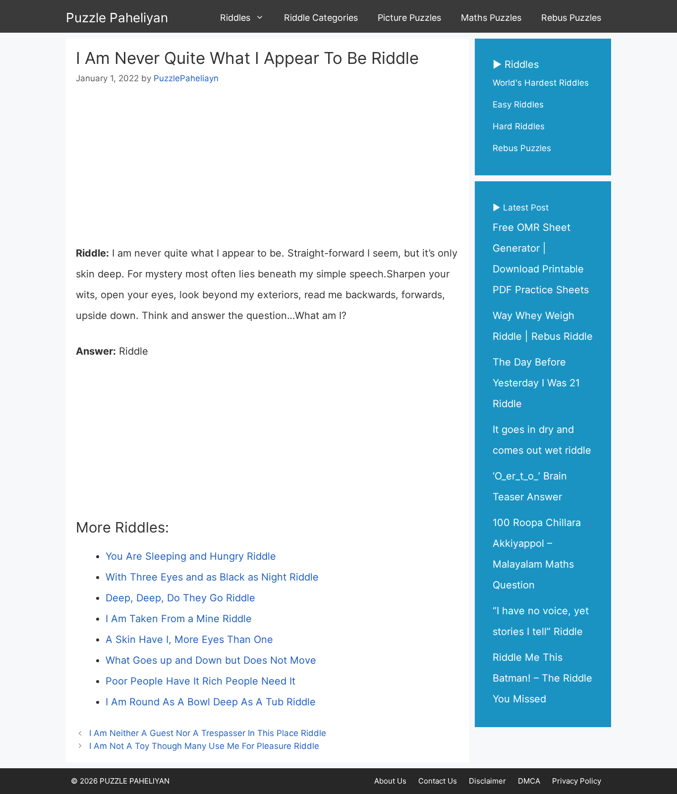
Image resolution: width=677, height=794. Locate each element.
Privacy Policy (576, 781)
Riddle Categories (321, 17)
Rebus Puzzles (571, 17)
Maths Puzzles (491, 17)
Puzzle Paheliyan (117, 17)
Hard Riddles (519, 126)
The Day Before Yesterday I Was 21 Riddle (536, 383)
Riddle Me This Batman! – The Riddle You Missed (542, 678)
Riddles (235, 17)
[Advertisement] (267, 169)
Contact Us (437, 781)
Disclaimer (487, 781)
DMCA (529, 781)
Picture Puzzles (409, 17)
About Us (390, 781)
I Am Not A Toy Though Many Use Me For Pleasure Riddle (204, 746)
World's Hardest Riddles (541, 83)
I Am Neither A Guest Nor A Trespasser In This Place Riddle (207, 733)
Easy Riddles (518, 104)
